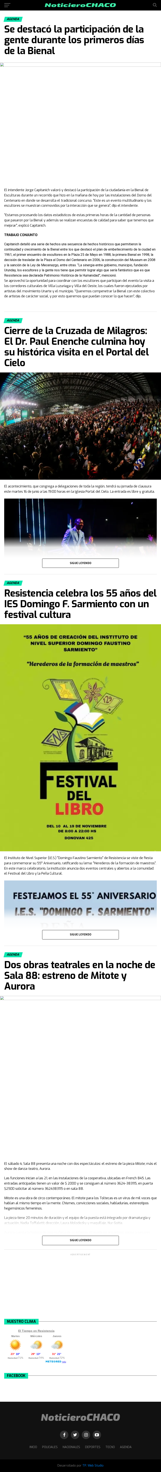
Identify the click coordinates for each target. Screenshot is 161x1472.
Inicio (33, 1447)
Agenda (126, 1447)
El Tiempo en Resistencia (36, 1330)
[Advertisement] (80, 1285)
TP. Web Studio (93, 1466)
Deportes (92, 1447)
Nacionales (71, 1447)
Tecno (110, 1447)
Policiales (50, 1447)
